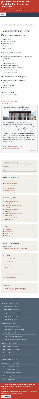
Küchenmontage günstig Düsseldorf (12, 372)
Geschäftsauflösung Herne (11, 183)
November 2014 (8, 229)
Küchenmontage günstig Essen (11, 376)
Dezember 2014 (8, 231)
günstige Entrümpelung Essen (10, 316)
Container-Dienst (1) (10, 258)
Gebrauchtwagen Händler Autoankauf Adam (15, 290)
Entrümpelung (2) (9, 262)
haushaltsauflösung (12, 25)
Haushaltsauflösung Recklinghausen (13, 218)
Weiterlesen (32, 150)
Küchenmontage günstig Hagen (11, 379)
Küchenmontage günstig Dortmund (12, 369)
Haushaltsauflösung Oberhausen (11, 356)
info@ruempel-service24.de (8, 102)
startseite (3, 25)
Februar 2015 (8, 233)
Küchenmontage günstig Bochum (11, 366)
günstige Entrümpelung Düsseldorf (12, 313)
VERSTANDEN (6, 396)
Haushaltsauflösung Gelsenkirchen (13, 205)
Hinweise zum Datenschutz (14, 393)
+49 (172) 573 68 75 (7, 104)
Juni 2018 (7, 235)
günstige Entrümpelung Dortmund (11, 309)
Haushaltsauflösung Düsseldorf (11, 349)
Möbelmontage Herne (10, 190)
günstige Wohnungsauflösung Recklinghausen (15, 339)
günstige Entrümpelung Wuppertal (11, 319)
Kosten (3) (7, 265)
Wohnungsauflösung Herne (11, 186)
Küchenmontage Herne (10, 188)
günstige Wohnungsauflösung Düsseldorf (13, 333)
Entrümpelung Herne (10, 181)
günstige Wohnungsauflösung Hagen (12, 336)
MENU (3, 14)
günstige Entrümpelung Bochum (11, 306)
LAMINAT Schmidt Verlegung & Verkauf (15, 288)
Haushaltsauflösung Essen (10, 353)
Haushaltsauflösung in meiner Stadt (11, 148)
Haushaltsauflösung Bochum (11, 201)
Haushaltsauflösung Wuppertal (11, 359)
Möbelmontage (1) (9, 268)
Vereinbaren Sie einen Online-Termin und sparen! (15, 248)
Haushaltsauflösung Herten (11, 209)
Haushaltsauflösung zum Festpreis (16, 107)
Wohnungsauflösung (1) (10, 277)
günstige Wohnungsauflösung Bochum (13, 326)
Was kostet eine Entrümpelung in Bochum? (15, 271)
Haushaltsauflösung (13, 146)
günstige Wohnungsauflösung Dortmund (13, 329)
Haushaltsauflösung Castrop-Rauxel (13, 213)
